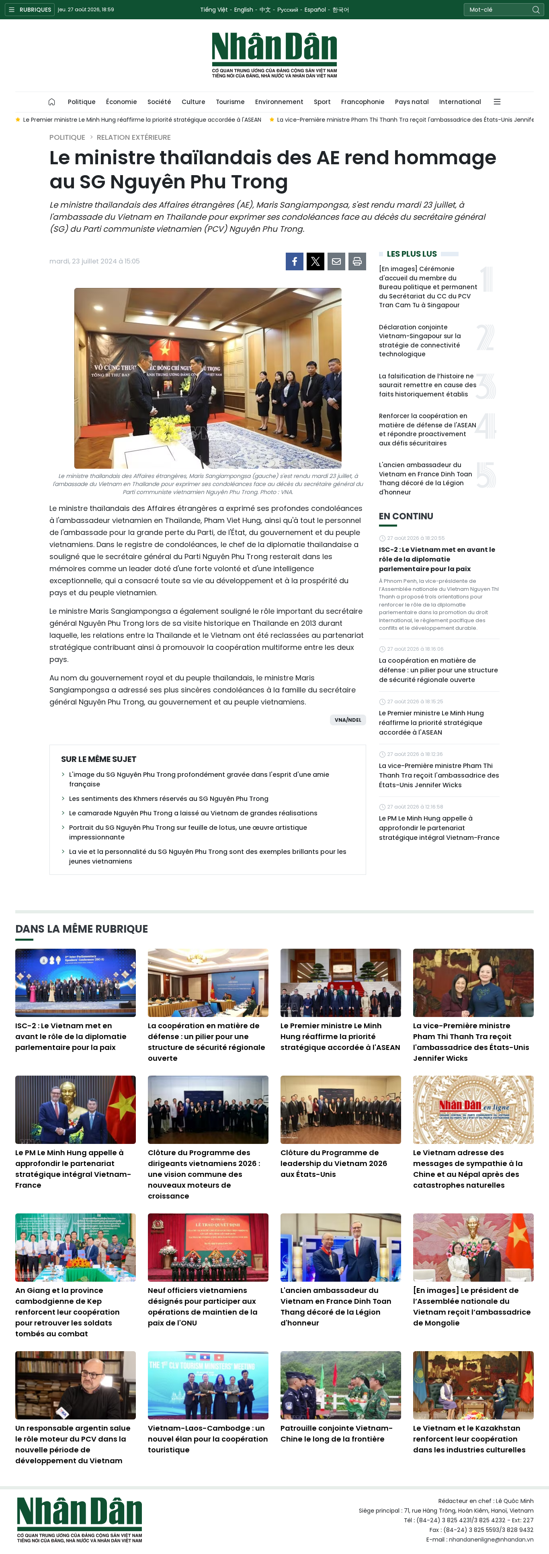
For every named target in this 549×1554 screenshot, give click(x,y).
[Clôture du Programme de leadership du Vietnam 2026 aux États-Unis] (341, 1110)
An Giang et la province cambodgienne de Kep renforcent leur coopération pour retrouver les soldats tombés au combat (67, 1312)
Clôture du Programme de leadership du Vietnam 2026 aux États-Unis (334, 1163)
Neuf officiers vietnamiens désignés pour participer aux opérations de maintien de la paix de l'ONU (203, 1306)
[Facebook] (294, 261)
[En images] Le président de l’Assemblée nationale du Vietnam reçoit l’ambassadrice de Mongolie (472, 1306)
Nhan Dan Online (274, 55)
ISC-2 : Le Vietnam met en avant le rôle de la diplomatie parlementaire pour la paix (437, 559)
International (460, 102)
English (243, 10)
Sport (322, 102)
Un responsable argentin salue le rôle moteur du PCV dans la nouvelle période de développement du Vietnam (73, 1444)
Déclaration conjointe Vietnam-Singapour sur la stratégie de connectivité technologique (420, 341)
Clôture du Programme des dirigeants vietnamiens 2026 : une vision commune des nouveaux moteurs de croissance (204, 1174)
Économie (121, 102)
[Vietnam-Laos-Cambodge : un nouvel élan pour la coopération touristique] (208, 1385)
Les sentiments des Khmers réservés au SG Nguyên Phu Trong (168, 798)
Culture (193, 102)
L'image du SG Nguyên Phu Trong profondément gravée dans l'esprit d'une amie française (199, 779)
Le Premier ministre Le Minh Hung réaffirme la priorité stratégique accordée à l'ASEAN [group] (142, 120)
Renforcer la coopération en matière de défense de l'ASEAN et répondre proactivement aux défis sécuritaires (427, 429)
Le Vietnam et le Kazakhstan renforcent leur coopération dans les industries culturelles (469, 1439)
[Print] (357, 261)
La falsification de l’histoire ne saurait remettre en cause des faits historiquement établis (427, 385)
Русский (287, 10)
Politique (82, 102)
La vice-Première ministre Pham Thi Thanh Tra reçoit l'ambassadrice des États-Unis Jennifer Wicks (439, 775)
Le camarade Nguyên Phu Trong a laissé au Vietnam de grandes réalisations (193, 813)
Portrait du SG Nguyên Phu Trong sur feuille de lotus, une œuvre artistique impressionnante (188, 832)
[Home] (51, 102)
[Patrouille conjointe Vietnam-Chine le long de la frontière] (341, 1385)
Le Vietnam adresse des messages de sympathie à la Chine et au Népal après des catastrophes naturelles (468, 1169)
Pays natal (412, 102)
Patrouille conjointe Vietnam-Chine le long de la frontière (337, 1433)
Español (315, 10)
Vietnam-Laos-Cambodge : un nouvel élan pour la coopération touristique (208, 1439)
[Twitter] (315, 261)
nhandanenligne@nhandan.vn (491, 1540)
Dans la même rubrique (81, 929)
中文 (265, 10)
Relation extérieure (134, 137)
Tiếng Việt (214, 10)
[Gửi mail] (336, 261)
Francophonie (363, 102)
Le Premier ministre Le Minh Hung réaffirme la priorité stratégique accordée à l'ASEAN (431, 723)
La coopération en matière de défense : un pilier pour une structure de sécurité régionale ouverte (438, 670)
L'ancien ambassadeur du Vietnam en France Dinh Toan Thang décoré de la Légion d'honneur (425, 478)
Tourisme (230, 102)
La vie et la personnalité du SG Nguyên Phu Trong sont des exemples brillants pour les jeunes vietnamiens (207, 856)
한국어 (340, 10)
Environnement (279, 102)
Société (159, 102)
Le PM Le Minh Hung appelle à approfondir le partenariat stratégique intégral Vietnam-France (439, 828)
